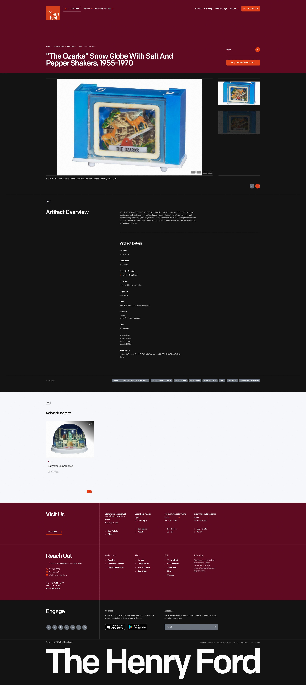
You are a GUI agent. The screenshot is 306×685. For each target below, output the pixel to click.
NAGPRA (203, 642)
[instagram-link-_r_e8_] (54, 627)
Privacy (236, 642)
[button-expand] (89, 424)
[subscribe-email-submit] (215, 627)
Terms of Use (255, 642)
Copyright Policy (224, 642)
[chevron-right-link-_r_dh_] (89, 491)
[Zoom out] (199, 172)
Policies (211, 642)
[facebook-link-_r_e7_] (48, 627)
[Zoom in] (193, 172)
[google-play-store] (137, 627)
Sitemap (244, 642)
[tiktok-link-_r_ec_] (78, 627)
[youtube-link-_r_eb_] (72, 627)
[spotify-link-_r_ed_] (84, 627)
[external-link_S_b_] (70, 572)
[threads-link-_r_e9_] (60, 627)
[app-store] (115, 627)
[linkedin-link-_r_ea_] (66, 627)
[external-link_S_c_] (70, 575)
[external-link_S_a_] (70, 569)
